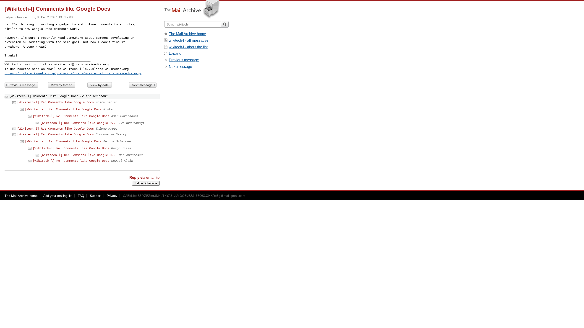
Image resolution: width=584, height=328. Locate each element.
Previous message (21, 85)
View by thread (61, 85)
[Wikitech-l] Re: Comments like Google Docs (55, 102)
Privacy (112, 195)
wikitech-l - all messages (189, 40)
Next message (142, 85)
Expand (175, 53)
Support (95, 195)
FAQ (81, 195)
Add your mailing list (57, 195)
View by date (99, 85)
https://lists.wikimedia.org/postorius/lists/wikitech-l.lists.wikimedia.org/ (73, 73)
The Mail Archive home (187, 34)
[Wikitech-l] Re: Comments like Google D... (78, 123)
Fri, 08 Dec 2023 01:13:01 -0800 (53, 17)
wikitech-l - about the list (188, 47)
